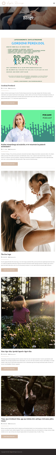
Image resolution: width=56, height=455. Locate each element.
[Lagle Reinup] (13, 3)
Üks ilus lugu (6, 254)
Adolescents (13, 88)
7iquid (11, 452)
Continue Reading (9, 103)
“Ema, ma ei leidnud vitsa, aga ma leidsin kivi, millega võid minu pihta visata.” (27, 420)
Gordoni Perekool (8, 86)
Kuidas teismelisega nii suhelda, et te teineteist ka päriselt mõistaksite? (23, 146)
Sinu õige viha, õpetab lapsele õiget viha (16, 351)
